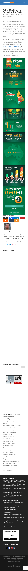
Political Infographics (8, 456)
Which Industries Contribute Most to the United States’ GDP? (14, 503)
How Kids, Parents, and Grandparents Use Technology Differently (14, 506)
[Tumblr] (11, 220)
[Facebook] (11, 218)
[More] (16, 220)
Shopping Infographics (8, 459)
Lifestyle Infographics (8, 445)
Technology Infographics (9, 463)
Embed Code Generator (17, 558)
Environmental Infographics (9, 427)
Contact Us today (21, 494)
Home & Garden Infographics (10, 439)
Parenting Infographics (8, 452)
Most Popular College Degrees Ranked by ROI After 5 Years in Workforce (14, 518)
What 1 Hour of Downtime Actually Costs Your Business (14, 511)
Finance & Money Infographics (10, 430)
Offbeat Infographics (8, 450)
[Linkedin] (16, 218)
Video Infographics (7, 470)
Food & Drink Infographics (9, 432)
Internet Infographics (8, 441)
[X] (5, 218)
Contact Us (13, 560)
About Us (7, 560)
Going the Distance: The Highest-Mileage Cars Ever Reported (14, 521)
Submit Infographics (8, 556)
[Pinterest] (22, 218)
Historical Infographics (8, 436)
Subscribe (10, 538)
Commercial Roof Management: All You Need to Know (13, 515)
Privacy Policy (16, 561)
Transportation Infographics (10, 465)
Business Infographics (8, 419)
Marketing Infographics (8, 448)
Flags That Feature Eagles (10, 509)
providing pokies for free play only (11, 46)
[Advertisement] (14, 305)
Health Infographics (7, 434)
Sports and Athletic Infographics (11, 461)
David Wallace (7, 14)
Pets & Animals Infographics (10, 454)
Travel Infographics (7, 468)
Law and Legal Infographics (9, 443)
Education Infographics (8, 423)
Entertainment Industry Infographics (12, 425)
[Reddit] (5, 220)
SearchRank (17, 566)
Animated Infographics (8, 416)
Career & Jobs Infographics (9, 421)
